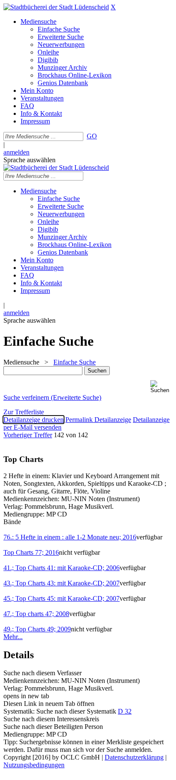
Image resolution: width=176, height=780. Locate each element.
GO (92, 136)
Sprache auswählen (29, 159)
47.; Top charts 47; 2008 (36, 613)
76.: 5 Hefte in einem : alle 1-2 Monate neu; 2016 (69, 537)
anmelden (16, 152)
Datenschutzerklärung (134, 757)
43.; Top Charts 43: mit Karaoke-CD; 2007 (61, 583)
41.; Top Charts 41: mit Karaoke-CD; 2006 (61, 567)
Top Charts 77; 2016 (31, 552)
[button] (161, 386)
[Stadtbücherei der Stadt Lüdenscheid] (56, 7)
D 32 (125, 711)
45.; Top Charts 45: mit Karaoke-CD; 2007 (61, 598)
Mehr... (13, 636)
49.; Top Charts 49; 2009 (37, 629)
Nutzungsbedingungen (34, 765)
